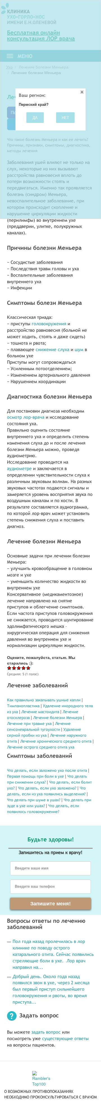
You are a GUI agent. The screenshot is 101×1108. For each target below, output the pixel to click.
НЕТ (65, 117)
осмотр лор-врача (25, 417)
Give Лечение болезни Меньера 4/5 (23, 668)
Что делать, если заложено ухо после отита (47, 770)
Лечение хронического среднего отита (55, 741)
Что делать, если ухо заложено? (47, 788)
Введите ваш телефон (35, 887)
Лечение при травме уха (29, 723)
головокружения (49, 323)
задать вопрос (46, 1032)
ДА (35, 117)
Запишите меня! (50, 903)
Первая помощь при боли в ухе (35, 776)
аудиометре (19, 468)
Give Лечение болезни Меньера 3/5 (19, 668)
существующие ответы (65, 1038)
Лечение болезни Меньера (58, 717)
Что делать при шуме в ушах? (33, 800)
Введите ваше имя (32, 868)
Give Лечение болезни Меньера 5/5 (28, 668)
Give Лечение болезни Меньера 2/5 (14, 668)
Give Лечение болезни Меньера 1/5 (9, 668)
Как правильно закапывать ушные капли (44, 700)
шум (79, 349)
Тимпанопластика (23, 706)
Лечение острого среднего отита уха (40, 747)
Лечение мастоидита (40, 711)
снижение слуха (52, 349)
